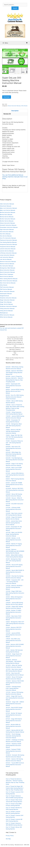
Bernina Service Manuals (6, 216)
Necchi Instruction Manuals (7, 272)
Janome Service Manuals (7, 251)
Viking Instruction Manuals (7, 308)
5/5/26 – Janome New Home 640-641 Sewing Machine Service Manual (14, 522)
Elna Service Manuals (6, 236)
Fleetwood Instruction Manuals (8, 240)
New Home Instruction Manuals (8, 280)
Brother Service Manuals (6, 221)
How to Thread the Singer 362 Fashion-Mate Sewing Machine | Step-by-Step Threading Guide (14, 788)
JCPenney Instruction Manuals (8, 253)
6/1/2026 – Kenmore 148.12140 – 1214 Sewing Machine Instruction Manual (15, 490)
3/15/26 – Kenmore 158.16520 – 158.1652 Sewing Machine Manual (14, 587)
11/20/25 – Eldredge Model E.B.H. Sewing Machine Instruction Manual (13, 688)
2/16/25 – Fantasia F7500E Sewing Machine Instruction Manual (13, 751)
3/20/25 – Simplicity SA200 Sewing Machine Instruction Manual (13, 745)
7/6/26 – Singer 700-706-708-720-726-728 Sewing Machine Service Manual (14, 437)
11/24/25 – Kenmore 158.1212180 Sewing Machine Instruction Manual (15, 682)
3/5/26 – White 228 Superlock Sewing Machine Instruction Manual (14, 598)
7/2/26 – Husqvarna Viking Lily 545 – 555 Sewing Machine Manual (14, 442)
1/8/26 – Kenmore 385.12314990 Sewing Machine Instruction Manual (15, 646)
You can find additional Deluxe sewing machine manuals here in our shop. (15, 176)
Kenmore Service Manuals (7, 263)
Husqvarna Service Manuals (7, 246)
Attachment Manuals (5, 206)
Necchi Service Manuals (6, 276)
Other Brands (24, 105)
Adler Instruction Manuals (7, 204)
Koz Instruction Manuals (6, 266)
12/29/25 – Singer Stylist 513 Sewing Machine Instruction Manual (14, 655)
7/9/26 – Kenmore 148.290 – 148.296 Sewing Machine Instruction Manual (13, 431)
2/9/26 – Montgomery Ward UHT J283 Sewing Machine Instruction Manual (15, 623)
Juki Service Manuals (6, 259)
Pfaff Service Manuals (6, 289)
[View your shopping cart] (27, 43)
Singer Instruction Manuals (7, 300)
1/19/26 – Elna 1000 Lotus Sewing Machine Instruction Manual (13, 640)
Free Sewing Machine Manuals (8, 242)
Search (15, 8)
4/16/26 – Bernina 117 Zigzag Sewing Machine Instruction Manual (14, 545)
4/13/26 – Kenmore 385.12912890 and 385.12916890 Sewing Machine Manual (15, 551)
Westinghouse (4, 313)
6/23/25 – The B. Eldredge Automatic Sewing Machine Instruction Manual (13, 735)
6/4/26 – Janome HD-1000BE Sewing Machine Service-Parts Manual (14, 484)
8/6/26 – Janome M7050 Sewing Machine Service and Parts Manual (15, 391)
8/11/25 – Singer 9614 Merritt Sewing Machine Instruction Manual (14, 720)
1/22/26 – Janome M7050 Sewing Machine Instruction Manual (13, 634)
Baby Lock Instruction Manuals (8, 208)
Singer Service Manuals (6, 304)
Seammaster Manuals (6, 293)
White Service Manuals (6, 317)
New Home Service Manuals (7, 283)
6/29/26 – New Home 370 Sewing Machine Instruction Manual (13, 448)
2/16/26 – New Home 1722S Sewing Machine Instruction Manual (13, 617)
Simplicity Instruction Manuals (8, 298)
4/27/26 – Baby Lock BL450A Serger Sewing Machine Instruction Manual (14, 534)
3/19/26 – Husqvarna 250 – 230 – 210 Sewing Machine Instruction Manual (14, 581)
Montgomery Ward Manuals (7, 268)
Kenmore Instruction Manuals (8, 261)
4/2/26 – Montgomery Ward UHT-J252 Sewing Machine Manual (13, 560)
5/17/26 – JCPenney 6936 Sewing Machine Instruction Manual (13, 509)
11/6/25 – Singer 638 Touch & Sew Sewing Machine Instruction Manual (15, 697)
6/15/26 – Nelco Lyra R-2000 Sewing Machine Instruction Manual (14, 469)
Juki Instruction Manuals (6, 257)
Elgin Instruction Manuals (7, 229)
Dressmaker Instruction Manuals (9, 227)
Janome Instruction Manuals (7, 248)
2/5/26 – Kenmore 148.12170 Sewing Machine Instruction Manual (13, 629)
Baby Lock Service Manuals (7, 210)
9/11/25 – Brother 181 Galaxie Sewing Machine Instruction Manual (14, 714)
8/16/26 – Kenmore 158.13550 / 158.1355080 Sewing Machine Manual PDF (14, 372)
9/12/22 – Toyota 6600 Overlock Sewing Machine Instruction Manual (15, 764)
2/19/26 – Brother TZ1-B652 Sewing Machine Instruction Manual (13, 612)
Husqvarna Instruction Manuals (8, 244)
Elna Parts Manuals (5, 233)
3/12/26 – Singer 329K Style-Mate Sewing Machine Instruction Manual (15, 592)
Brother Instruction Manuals (7, 219)
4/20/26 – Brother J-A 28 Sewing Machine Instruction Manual (13, 539)
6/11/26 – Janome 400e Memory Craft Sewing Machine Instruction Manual (15, 474)
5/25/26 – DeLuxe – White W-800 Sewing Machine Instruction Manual (15, 499)
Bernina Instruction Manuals (7, 212)
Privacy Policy (10, 835)
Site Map (8, 838)
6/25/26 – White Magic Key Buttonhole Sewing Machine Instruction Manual (13, 454)
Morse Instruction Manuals (7, 270)
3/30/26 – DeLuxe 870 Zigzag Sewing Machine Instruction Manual (14, 566)
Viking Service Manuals (6, 310)
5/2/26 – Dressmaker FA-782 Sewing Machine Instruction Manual (14, 528)
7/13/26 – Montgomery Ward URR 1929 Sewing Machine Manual (14, 425)
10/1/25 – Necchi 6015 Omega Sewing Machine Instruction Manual (14, 709)
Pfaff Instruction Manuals (7, 287)
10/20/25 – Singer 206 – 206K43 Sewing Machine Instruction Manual (15, 703)
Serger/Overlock (4, 295)
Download (7, 97)
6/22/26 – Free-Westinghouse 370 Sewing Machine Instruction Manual (14, 459)
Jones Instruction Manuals (7, 255)
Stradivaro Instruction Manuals (8, 306)
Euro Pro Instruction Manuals (8, 238)
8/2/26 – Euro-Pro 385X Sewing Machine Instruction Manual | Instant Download (15, 396)
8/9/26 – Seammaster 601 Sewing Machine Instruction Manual (13, 385)
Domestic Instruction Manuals (8, 225)
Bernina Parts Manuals (6, 214)
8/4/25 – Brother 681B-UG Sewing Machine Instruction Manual (13, 726)
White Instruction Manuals (7, 315)
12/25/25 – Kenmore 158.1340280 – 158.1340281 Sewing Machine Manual (13, 661)
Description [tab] (15, 110)
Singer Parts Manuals (6, 302)
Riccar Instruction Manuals (7, 291)
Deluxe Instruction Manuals (14, 105)
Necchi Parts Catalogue (6, 274)
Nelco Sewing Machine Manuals (8, 278)
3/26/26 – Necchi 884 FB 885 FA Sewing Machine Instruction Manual (15, 572)
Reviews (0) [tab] (7, 114)
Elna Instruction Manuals (6, 231)
